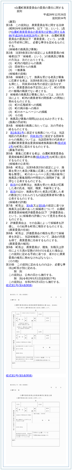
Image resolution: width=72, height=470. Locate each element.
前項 (13, 184)
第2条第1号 (17, 132)
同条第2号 (36, 136)
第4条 (29, 205)
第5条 (42, 205)
